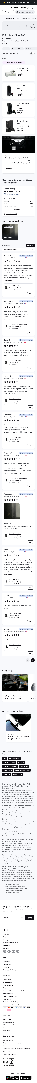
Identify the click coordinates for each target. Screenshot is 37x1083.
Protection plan (8, 985)
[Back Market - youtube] (13, 951)
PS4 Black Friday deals (12, 892)
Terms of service (8, 1040)
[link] (10, 168)
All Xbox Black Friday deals (13, 890)
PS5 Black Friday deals (12, 884)
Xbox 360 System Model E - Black (18, 324)
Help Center (7, 964)
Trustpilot (6, 948)
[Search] (17, 12)
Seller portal (7, 999)
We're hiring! (7, 945)
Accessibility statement (10, 942)
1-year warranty (8, 982)
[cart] (33, 8)
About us (6, 934)
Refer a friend (7, 979)
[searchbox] (26, 12)
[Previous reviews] (28, 660)
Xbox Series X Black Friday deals (15, 886)
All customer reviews (9, 1025)
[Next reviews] (33, 660)
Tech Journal (7, 1019)
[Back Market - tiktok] (9, 951)
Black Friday (6, 1030)
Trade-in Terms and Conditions (12, 1043)
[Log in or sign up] (28, 8)
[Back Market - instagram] (4, 951)
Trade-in (5, 988)
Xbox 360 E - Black (14, 580)
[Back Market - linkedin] (17, 951)
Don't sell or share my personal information (16, 1048)
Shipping (6, 967)
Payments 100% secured (11, 1005)
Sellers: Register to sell (10, 996)
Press (5, 937)
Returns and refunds (9, 970)
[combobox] (6, 48)
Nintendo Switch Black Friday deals (16, 888)
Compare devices (8, 1022)
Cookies (5, 1046)
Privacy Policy (7, 1051)
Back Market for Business (11, 1002)
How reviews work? (11, 214)
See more (5, 43)
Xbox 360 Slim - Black (15, 285)
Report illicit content (9, 1054)
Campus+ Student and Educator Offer (15, 991)
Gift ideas (6, 1028)
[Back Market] (18, 7)
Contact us (6, 961)
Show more (8, 280)
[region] (18, 232)
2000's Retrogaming (23, 18)
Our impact (6, 940)
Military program (8, 993)
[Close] (33, 1068)
